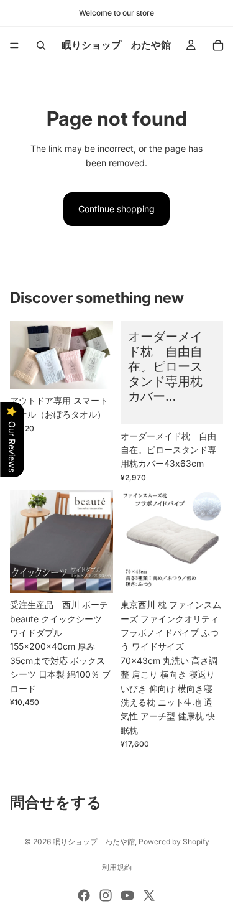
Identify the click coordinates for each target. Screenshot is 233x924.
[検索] (41, 45)
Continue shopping (116, 208)
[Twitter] (149, 895)
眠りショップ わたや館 (94, 841)
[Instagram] (105, 895)
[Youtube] (127, 895)
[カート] (218, 45)
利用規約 (117, 867)
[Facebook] (83, 895)
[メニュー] (14, 45)
